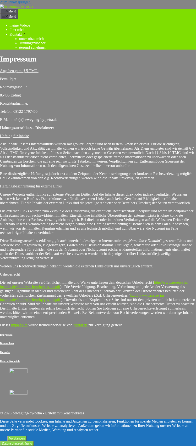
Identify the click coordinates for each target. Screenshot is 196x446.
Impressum (19, 325)
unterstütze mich (31, 39)
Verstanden (17, 438)
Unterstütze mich (10, 361)
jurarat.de (80, 325)
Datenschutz (7, 343)
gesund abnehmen (32, 47)
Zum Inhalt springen (15, 2)
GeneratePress (73, 413)
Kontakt (16, 34)
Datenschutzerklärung (17, 443)
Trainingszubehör (32, 43)
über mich (17, 30)
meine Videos (20, 25)
